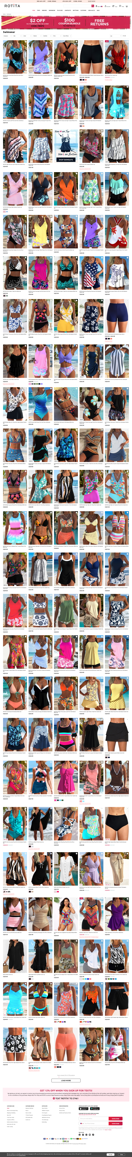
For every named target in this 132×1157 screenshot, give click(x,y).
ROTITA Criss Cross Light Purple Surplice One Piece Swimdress (90, 888)
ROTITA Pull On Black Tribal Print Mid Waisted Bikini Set (65, 291)
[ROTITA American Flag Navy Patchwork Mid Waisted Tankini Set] (92, 273)
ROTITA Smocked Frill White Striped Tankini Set (89, 974)
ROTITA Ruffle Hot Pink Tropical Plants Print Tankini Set (65, 795)
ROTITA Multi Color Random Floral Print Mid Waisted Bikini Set (90, 1063)
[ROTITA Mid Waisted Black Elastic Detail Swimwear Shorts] (92, 56)
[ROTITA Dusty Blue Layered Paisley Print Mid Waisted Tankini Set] (41, 734)
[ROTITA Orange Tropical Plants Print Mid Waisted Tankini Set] (66, 188)
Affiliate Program (45, 1110)
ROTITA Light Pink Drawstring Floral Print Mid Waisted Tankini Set (116, 671)
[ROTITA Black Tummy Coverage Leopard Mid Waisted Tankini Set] (41, 445)
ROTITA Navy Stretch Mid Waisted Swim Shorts (114, 334)
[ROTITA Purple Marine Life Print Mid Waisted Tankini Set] (41, 56)
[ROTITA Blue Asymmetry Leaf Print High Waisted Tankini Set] (66, 445)
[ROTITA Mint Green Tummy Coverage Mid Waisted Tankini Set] (117, 188)
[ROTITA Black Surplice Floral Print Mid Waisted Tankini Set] (41, 315)
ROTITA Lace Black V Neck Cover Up (36, 842)
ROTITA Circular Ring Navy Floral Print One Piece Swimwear (64, 842)
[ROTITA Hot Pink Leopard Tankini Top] (92, 146)
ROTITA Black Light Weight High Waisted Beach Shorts (116, 1017)
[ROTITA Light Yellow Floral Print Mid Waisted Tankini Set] (117, 693)
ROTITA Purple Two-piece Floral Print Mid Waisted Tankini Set (91, 250)
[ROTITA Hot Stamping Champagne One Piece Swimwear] (41, 914)
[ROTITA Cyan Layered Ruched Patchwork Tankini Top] (92, 651)
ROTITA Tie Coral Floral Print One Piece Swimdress (64, 1017)
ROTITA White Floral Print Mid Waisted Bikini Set (115, 1062)
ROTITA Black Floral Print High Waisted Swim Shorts (13, 1062)
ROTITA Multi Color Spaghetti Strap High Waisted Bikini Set (65, 933)
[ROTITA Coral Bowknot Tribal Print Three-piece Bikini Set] (66, 527)
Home (4, 14)
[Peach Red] (81, 801)
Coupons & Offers (10, 1119)
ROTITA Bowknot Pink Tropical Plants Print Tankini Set (40, 379)
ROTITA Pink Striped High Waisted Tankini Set (12, 207)
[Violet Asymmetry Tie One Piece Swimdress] (117, 914)
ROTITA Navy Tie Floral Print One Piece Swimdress (90, 379)
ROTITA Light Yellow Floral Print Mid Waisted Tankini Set (116, 711)
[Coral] (55, 1022)
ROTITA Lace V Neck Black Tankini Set (11, 379)
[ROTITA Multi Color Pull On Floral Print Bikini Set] (66, 231)
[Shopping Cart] (127, 6)
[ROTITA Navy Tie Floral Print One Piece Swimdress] (92, 361)
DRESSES (44, 10)
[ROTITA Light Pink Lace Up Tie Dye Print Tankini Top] (15, 146)
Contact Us (28, 1119)
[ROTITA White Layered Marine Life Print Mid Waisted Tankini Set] (117, 273)
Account (108, 6)
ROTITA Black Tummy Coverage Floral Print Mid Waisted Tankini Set (14, 588)
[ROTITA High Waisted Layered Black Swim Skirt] (117, 734)
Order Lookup (10, 1126)
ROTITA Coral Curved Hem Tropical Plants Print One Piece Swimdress (14, 796)
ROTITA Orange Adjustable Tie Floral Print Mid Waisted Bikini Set (40, 547)
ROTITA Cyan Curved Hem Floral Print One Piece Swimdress (13, 76)
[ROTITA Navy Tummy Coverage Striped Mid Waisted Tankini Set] (92, 102)
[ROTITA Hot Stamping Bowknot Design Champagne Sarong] (117, 868)
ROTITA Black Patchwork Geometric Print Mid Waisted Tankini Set (65, 505)
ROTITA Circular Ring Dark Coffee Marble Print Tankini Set (40, 1063)
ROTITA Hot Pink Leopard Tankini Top (87, 164)
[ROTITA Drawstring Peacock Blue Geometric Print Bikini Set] (41, 777)
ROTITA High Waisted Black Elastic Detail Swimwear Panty (115, 842)
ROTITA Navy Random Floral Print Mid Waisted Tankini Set (14, 753)
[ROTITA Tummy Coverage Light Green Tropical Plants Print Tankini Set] (92, 188)
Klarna (27, 1110)
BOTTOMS (76, 10)
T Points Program (29, 1115)
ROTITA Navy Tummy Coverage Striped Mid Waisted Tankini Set (90, 121)
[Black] (81, 80)
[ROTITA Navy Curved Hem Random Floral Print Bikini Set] (41, 610)
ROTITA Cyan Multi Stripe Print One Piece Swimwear (39, 422)
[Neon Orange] (83, 126)
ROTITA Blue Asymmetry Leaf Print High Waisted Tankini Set (65, 464)
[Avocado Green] (37, 384)
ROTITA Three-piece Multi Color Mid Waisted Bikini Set (65, 753)
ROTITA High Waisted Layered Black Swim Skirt (114, 753)
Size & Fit (9, 1115)
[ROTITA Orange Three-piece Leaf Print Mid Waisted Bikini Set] (66, 693)
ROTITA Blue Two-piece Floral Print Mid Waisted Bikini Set (14, 464)
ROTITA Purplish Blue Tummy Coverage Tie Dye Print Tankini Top (40, 121)
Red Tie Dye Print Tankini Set (111, 75)
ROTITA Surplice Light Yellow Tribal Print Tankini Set (90, 711)
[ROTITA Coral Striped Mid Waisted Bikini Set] (15, 693)
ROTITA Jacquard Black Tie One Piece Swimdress (39, 887)
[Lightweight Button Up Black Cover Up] (41, 956)
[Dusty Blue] (32, 1068)
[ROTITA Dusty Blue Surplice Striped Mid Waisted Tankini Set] (117, 445)
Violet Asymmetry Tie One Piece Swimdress (114, 932)
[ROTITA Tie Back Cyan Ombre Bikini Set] (41, 998)
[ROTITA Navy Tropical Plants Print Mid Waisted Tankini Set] (117, 569)
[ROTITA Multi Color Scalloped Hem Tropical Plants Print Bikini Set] (15, 527)
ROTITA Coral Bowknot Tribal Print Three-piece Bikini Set (66, 546)
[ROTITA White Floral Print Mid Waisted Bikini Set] (117, 1044)
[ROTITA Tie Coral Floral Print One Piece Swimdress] (66, 998)
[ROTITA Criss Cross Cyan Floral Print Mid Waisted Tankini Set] (15, 823)
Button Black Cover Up (8, 974)
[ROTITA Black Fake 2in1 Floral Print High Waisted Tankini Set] (15, 403)
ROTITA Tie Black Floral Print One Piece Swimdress (90, 1017)
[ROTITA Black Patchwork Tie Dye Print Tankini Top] (41, 569)
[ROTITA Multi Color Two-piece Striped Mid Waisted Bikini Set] (117, 527)
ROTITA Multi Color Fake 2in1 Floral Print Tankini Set (90, 504)
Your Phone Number (89, 1123)
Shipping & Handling (11, 1112)
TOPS (38, 10)
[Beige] (32, 891)
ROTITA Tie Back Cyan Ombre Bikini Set (37, 1017)
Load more (66, 1080)
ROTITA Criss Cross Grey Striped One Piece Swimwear (116, 379)
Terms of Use (62, 1108)
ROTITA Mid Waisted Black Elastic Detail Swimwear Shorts (91, 75)
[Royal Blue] (88, 979)
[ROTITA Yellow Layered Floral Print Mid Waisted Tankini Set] (66, 315)
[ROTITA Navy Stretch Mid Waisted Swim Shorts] (117, 315)
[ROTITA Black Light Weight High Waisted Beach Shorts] (117, 998)
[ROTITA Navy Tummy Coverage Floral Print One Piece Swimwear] (92, 315)
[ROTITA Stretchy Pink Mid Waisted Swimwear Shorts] (66, 1044)
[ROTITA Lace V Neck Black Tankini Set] (15, 361)
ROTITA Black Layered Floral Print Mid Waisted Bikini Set (15, 504)
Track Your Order (10, 1117)
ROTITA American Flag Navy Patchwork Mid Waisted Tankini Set (90, 292)
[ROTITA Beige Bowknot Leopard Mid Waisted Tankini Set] (92, 610)
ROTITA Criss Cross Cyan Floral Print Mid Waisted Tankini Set (14, 842)
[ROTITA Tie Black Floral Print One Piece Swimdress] (92, 998)
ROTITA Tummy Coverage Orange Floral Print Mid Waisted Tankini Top (64, 76)
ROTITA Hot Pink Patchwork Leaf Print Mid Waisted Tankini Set (64, 671)
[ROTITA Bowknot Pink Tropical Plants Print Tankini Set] (41, 361)
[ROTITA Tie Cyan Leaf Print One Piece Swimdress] (15, 102)
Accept (110, 1154)
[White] (33, 846)
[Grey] (32, 384)
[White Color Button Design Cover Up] (66, 868)
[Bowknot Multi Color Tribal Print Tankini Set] (92, 914)
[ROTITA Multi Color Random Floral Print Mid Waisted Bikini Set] (92, 1044)
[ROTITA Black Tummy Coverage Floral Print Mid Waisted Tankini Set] (15, 569)
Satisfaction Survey (46, 1117)
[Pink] (86, 79)
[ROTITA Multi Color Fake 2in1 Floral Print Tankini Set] (92, 486)
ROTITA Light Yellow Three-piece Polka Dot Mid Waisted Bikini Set (91, 547)
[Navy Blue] (109, 757)
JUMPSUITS (68, 10)
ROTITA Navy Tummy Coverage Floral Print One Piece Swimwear (91, 334)
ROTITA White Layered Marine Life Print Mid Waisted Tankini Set (116, 292)
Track (116, 6)
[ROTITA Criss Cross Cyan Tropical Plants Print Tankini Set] (15, 998)
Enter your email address (86, 1118)
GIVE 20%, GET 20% (11, 1124)
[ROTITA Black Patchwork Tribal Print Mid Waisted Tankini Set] (117, 403)
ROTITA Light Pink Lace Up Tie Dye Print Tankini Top (14, 164)
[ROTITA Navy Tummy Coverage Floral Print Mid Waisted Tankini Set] (41, 188)
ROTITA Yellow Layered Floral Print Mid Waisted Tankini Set (65, 334)
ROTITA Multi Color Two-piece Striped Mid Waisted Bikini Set (117, 547)
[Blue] (7, 211)
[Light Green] (83, 979)
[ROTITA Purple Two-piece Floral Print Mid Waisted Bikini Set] (66, 361)
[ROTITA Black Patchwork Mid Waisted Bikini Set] (66, 403)
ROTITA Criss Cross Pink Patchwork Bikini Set (12, 932)
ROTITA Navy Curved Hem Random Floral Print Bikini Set (40, 628)
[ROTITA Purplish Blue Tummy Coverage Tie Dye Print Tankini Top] (41, 102)
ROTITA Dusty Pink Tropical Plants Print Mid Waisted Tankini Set (90, 796)
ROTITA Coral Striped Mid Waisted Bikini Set (12, 711)
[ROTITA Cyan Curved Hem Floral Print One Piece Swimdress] (15, 56)
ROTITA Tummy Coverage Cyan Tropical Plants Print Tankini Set (115, 121)
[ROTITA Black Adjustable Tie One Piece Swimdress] (66, 569)
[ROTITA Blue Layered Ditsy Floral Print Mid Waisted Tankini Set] (41, 146)
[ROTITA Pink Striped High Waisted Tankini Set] (15, 188)
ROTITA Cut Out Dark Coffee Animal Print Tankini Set (14, 887)
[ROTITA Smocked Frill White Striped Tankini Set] (92, 956)
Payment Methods (29, 1108)
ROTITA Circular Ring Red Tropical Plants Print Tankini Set (116, 250)
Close (121, 1154)
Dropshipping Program (46, 1115)
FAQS (8, 1108)
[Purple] (63, 1022)
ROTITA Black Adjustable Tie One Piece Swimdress (64, 587)
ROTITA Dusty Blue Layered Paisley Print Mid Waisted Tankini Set (40, 753)
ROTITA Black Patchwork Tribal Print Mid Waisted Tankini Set (117, 423)
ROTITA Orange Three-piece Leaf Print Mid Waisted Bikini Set (65, 712)
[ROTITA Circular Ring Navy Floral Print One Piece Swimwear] (66, 823)
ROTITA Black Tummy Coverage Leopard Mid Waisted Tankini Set (40, 464)
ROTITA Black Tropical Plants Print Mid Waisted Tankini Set (14, 671)
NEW (33, 10)
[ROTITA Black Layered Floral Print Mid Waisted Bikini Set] (15, 486)
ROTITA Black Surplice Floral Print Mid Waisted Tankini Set (40, 334)
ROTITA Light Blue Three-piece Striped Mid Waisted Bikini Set (39, 671)
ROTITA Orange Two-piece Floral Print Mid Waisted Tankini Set (13, 629)
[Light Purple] (42, 384)
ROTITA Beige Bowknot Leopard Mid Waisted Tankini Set (91, 628)
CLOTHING (83, 10)
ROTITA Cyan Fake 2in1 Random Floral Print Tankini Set (116, 504)
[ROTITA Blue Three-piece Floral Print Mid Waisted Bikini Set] (15, 315)
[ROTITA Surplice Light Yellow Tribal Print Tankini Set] (92, 693)
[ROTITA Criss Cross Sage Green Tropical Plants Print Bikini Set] (66, 956)
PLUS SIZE (60, 10)
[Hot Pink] (55, 800)
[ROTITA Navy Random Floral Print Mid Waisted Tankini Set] (15, 734)
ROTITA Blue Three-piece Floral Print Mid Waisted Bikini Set (14, 334)
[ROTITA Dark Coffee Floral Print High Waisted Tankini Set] (117, 777)
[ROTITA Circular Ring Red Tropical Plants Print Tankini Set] (117, 231)
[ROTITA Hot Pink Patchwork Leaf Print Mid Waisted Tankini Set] (66, 651)
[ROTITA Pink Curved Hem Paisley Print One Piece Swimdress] (15, 231)
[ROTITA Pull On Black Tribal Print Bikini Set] (15, 273)
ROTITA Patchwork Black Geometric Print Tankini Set (116, 974)
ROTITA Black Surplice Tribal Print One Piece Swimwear (91, 463)
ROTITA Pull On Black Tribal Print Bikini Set (12, 291)
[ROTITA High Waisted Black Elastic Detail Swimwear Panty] (117, 823)
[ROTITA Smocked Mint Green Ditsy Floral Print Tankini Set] (92, 823)
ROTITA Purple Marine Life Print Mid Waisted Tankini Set (40, 75)
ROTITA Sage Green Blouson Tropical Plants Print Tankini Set (66, 629)
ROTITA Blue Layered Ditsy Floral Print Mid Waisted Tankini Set (39, 165)
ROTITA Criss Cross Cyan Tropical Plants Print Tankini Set (14, 1017)
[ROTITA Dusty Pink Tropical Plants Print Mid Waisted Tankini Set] (92, 777)
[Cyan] (60, 800)
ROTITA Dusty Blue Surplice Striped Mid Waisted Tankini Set (116, 464)
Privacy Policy (62, 1110)
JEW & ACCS (91, 10)
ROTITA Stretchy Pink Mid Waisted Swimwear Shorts (65, 1062)
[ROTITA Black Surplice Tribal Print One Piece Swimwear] (92, 445)
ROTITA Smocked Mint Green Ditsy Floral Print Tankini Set (91, 842)
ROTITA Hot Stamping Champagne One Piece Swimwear (40, 932)
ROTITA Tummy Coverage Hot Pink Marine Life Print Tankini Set (39, 292)
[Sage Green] (7, 295)
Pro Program (44, 1112)
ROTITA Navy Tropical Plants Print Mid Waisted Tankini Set (116, 588)
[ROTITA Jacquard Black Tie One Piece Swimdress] (41, 868)
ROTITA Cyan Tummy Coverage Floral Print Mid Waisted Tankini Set (91, 423)
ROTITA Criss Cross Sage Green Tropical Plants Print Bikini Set (66, 975)
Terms (106, 1129)
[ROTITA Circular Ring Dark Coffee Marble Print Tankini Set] (41, 1044)
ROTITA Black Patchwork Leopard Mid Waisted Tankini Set (91, 753)
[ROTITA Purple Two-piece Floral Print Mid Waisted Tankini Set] (92, 231)
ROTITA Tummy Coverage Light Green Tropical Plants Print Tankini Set (91, 207)
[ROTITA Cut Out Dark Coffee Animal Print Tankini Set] (15, 868)
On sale (124, 35)
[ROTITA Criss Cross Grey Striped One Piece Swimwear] (117, 361)
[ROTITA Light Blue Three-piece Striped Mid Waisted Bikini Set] (41, 651)
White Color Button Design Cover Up (61, 887)
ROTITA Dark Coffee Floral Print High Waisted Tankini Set (117, 795)
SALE (98, 10)
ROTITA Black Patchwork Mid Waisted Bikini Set (64, 422)
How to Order (28, 1112)
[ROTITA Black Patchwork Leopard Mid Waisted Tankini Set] (92, 734)
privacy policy (83, 1143)
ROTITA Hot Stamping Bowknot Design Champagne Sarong (115, 888)
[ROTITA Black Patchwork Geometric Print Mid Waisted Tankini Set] (66, 486)
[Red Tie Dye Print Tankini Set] (117, 56)
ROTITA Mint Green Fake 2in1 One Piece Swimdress (39, 504)
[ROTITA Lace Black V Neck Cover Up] (41, 823)
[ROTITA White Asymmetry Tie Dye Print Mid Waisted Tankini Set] (117, 146)
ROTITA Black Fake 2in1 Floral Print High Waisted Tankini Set (14, 423)
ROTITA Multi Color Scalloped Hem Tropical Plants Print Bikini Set (14, 547)
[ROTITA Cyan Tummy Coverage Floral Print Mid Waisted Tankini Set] (92, 403)
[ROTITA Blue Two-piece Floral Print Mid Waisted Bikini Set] (15, 445)
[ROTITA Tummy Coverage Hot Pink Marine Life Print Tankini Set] (41, 273)
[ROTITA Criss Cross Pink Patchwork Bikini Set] (15, 914)
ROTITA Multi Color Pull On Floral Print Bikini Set (64, 250)
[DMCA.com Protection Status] (66, 1141)
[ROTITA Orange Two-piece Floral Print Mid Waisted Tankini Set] (15, 610)
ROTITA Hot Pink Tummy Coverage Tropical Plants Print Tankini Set (65, 121)
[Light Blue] (116, 979)
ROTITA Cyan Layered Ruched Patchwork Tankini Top (90, 670)
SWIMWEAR (52, 10)
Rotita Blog (44, 1122)
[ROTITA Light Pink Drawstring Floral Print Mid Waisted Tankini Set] (117, 651)
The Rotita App (45, 1119)
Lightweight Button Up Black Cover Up (37, 974)
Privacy (109, 1129)
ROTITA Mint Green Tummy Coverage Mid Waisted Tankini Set (115, 207)
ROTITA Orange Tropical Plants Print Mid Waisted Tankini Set (66, 207)
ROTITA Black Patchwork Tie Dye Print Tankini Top (39, 587)
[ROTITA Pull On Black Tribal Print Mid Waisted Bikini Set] (66, 273)
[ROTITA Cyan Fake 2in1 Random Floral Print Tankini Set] (117, 486)
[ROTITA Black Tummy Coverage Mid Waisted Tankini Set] (41, 693)
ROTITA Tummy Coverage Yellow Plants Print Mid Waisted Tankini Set (40, 250)
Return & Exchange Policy (12, 1110)
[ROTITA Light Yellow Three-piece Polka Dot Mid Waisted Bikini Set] (92, 527)
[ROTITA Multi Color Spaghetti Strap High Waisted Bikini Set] (66, 914)
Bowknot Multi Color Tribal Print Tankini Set (89, 932)
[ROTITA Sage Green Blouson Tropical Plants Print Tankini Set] (66, 610)
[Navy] (83, 79)
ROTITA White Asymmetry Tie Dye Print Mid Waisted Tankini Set (116, 165)
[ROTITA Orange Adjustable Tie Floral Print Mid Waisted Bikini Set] (41, 527)
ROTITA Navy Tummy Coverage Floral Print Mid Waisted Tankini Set (40, 207)
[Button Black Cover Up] (15, 956)
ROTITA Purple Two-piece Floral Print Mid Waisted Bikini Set (65, 380)
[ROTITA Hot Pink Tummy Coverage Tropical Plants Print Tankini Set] (66, 102)
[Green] (62, 800)
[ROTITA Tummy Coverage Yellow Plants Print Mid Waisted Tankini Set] (41, 231)
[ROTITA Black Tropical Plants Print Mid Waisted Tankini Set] (15, 651)
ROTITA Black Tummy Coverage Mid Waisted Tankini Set (40, 711)
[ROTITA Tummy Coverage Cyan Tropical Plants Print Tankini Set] (117, 102)
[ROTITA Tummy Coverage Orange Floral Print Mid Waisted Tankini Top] (66, 56)
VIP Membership (29, 1117)
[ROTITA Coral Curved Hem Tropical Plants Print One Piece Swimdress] (15, 777)
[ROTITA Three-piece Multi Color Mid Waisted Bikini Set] (66, 734)
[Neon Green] (109, 979)
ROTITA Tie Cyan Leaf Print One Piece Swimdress (13, 120)
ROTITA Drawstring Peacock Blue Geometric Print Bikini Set (40, 796)
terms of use (75, 1143)
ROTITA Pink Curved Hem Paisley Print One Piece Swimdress (13, 250)
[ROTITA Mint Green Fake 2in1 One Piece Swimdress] (41, 486)
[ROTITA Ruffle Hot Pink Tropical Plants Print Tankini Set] (66, 777)
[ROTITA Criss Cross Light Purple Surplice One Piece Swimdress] (92, 868)
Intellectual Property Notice (65, 1112)
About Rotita (44, 1108)
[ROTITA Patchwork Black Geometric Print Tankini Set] (117, 956)
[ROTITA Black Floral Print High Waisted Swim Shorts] (15, 1044)
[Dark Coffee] (4, 892)
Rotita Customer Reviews (12, 1122)
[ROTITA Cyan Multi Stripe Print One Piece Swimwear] (41, 403)
